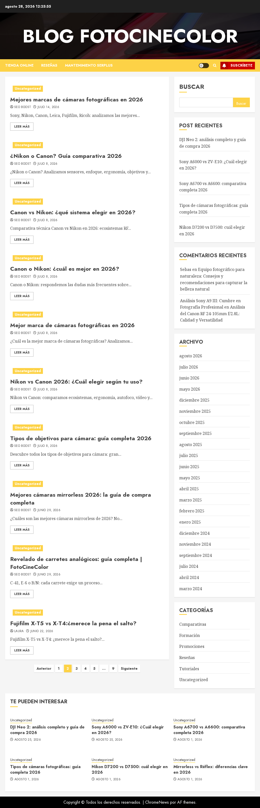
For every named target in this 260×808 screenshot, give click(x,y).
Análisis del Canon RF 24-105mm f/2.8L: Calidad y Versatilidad (212, 313)
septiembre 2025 (195, 433)
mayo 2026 (189, 389)
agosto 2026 (190, 356)
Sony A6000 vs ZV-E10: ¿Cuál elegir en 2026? (128, 730)
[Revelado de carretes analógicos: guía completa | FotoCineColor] (87, 548)
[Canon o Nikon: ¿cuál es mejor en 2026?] (87, 258)
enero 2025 (190, 522)
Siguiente (129, 668)
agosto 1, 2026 (189, 740)
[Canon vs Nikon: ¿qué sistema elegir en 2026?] (87, 201)
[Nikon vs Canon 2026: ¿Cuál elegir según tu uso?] (87, 371)
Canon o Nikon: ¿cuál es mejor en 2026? (64, 269)
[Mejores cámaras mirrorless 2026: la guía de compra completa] (87, 484)
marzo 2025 (190, 500)
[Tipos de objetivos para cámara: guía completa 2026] (87, 427)
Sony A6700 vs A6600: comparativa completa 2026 (209, 730)
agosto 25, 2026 (27, 740)
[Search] (215, 65)
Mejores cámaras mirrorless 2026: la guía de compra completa (80, 499)
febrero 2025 (191, 511)
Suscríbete (241, 65)
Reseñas (49, 65)
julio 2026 (188, 367)
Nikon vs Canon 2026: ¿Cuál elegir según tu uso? (76, 381)
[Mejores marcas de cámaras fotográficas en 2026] (87, 88)
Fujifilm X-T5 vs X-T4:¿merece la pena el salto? (73, 623)
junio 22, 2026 (41, 631)
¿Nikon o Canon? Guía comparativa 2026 (66, 156)
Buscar (191, 86)
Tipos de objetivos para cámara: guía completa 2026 (81, 438)
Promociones (191, 646)
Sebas (185, 269)
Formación (189, 635)
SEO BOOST (22, 107)
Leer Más (21, 126)
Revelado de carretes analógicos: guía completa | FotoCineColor (76, 563)
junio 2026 (189, 378)
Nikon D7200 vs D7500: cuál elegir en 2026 (130, 769)
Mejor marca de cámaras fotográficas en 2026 (72, 325)
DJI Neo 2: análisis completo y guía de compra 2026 (47, 730)
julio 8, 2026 (48, 164)
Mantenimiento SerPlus (89, 65)
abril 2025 (189, 489)
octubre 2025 (192, 422)
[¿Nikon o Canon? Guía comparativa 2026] (87, 145)
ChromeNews (157, 802)
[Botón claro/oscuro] (204, 65)
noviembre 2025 (195, 411)
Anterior (44, 668)
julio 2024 (188, 566)
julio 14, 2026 (48, 107)
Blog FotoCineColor (130, 36)
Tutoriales (189, 669)
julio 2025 (188, 455)
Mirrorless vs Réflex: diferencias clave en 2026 (210, 769)
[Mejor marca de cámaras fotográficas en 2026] (87, 314)
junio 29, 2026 (49, 510)
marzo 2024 (190, 588)
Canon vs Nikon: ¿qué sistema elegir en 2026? (73, 212)
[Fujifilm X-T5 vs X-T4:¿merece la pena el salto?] (87, 612)
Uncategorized (28, 88)
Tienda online (19, 65)
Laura (19, 631)
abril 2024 (189, 577)
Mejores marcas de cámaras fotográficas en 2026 (76, 99)
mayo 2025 (189, 478)
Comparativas (192, 624)
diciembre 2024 (194, 533)
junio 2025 (189, 466)
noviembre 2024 (195, 544)
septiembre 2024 (195, 555)
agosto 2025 (190, 444)
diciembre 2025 (194, 400)
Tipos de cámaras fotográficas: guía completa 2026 (45, 769)
